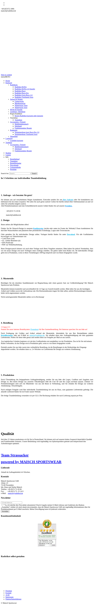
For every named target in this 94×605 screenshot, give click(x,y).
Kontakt (8, 593)
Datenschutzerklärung (13, 599)
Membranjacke (20, 103)
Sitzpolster (14, 136)
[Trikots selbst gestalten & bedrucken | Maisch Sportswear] (47, 73)
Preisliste (13, 169)
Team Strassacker (15, 455)
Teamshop (14, 118)
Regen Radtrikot (16, 114)
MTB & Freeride (16, 110)
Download (71, 234)
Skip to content (6, 75)
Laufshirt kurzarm (16, 141)
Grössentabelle (15, 167)
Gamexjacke (19, 101)
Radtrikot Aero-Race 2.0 (23, 95)
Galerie (8, 155)
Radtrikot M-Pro (21, 87)
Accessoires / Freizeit (17, 122)
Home (8, 81)
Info (7, 157)
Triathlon (9, 143)
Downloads (14, 165)
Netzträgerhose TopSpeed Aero (26, 134)
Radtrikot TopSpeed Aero (24, 97)
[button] (5, 77)
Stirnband (18, 126)
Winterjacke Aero (21, 108)
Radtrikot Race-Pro (22, 93)
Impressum (9, 597)
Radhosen (13, 130)
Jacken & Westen (16, 99)
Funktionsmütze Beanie (23, 128)
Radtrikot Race (20, 91)
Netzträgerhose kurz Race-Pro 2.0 (27, 132)
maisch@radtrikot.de (36, 335)
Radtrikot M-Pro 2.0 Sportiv (25, 89)
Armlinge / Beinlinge (17, 112)
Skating (8, 153)
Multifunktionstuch (21, 124)
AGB (8, 595)
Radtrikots (14, 85)
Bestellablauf (14, 159)
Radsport (9, 83)
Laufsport (9, 138)
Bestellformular (15, 163)
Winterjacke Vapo (21, 105)
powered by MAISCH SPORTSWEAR (31, 462)
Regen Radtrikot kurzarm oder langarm (29, 116)
